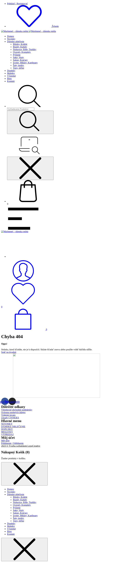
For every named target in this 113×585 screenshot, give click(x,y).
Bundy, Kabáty (20, 47)
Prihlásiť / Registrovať (17, 3)
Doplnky (11, 70)
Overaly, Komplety (22, 52)
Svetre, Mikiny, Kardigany (25, 62)
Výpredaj (11, 76)
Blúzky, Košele (20, 44)
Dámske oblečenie (15, 41)
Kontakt (11, 81)
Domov (10, 36)
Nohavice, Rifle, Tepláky (24, 49)
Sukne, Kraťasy (20, 60)
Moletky (11, 73)
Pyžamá (16, 54)
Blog (9, 78)
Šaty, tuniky (18, 65)
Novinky (11, 39)
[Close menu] (30, 168)
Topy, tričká (18, 68)
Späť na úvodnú (8, 352)
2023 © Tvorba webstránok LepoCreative (20, 446)
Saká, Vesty (18, 57)
